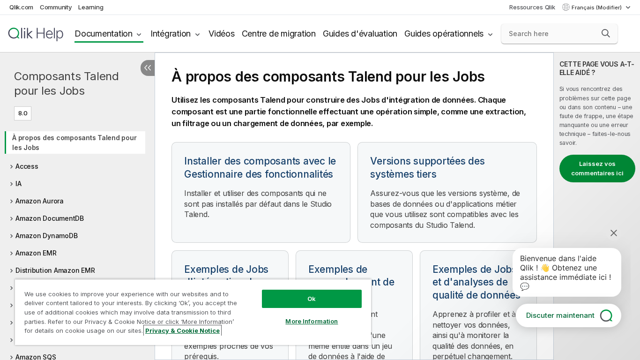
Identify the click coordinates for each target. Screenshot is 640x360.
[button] (606, 33)
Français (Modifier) (597, 7)
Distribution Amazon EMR (55, 270)
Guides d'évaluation (360, 33)
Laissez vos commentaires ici (597, 168)
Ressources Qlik (532, 7)
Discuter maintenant (560, 315)
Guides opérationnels (444, 33)
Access (26, 166)
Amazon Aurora (39, 201)
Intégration (170, 33)
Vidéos (221, 33)
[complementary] (597, 206)
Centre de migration (279, 33)
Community (56, 7)
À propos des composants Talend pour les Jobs (74, 142)
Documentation (103, 33)
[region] (193, 312)
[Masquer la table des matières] (148, 68)
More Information (311, 321)
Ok (311, 298)
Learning (90, 7)
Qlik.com (21, 7)
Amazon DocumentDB (49, 218)
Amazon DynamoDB (46, 236)
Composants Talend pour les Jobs (66, 83)
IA (18, 184)
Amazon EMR (36, 253)
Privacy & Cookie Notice (182, 330)
